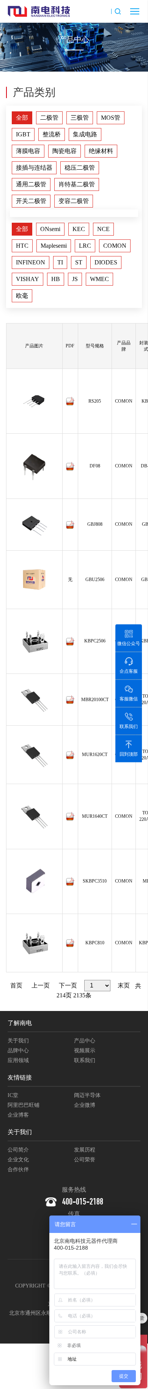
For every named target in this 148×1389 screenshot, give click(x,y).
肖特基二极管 (76, 184)
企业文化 (18, 1159)
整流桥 (52, 134)
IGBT (23, 134)
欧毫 (22, 295)
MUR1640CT (94, 816)
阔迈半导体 (87, 1095)
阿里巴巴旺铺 (23, 1105)
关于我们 (18, 1041)
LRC (85, 245)
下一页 (68, 985)
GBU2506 (94, 579)
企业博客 (18, 1115)
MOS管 (110, 117)
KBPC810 (94, 942)
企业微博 (84, 1105)
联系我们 (84, 1060)
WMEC (99, 279)
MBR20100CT (95, 699)
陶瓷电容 (64, 151)
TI (60, 262)
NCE (103, 229)
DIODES (105, 262)
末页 (124, 985)
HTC (22, 245)
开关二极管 (31, 201)
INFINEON (30, 262)
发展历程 (84, 1150)
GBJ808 (94, 524)
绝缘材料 (101, 151)
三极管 (80, 117)
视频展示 (84, 1050)
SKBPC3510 (95, 881)
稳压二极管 (80, 167)
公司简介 (18, 1150)
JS (75, 279)
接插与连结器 (34, 167)
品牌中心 (18, 1050)
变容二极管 (73, 201)
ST (78, 262)
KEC (78, 229)
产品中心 (84, 1041)
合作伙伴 (18, 1169)
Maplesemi (54, 245)
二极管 (49, 117)
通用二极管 (31, 184)
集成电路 (85, 134)
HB (55, 279)
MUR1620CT (94, 754)
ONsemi (50, 229)
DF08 (95, 466)
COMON (114, 245)
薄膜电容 (28, 151)
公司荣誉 (84, 1159)
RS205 (94, 401)
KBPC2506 (94, 641)
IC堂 (13, 1095)
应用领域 (18, 1060)
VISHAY (27, 279)
